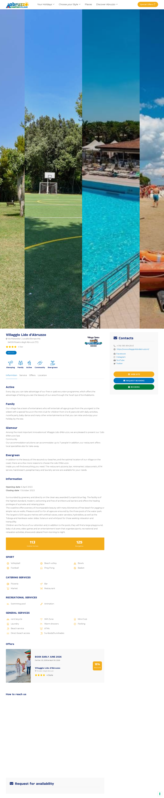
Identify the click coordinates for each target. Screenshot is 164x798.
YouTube (120, 360)
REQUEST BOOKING (135, 380)
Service (23, 375)
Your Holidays (44, 4)
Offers (32, 375)
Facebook (121, 354)
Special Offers (146, 4)
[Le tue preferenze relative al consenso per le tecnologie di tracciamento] (160, 794)
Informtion (11, 375)
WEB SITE (135, 374)
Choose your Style (68, 4)
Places (88, 4)
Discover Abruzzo (105, 4)
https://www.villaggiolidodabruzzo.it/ (133, 349)
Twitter (119, 363)
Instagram (121, 357)
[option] (111, 169)
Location (42, 375)
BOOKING (135, 387)
